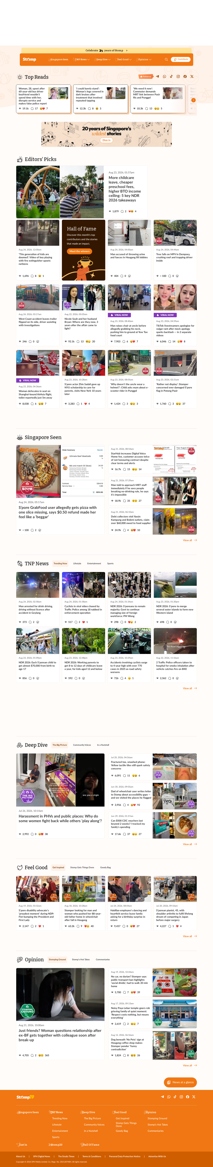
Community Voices (94, 1124)
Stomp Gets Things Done (126, 1124)
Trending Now (60, 1118)
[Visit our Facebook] (185, 76)
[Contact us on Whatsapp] (164, 76)
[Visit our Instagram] (178, 76)
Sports (55, 1137)
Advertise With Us (157, 1156)
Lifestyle (56, 1124)
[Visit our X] (192, 76)
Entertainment (60, 1131)
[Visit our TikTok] (171, 76)
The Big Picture (92, 1118)
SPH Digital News (41, 1156)
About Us (20, 1156)
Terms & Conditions (91, 1156)
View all (187, 540)
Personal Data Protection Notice (124, 1156)
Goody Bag (122, 1131)
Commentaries (156, 1131)
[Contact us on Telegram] (158, 76)
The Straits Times (66, 1156)
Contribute (183, 59)
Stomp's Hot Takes (158, 1124)
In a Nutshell (91, 1131)
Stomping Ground (157, 1118)
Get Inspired (122, 1118)
